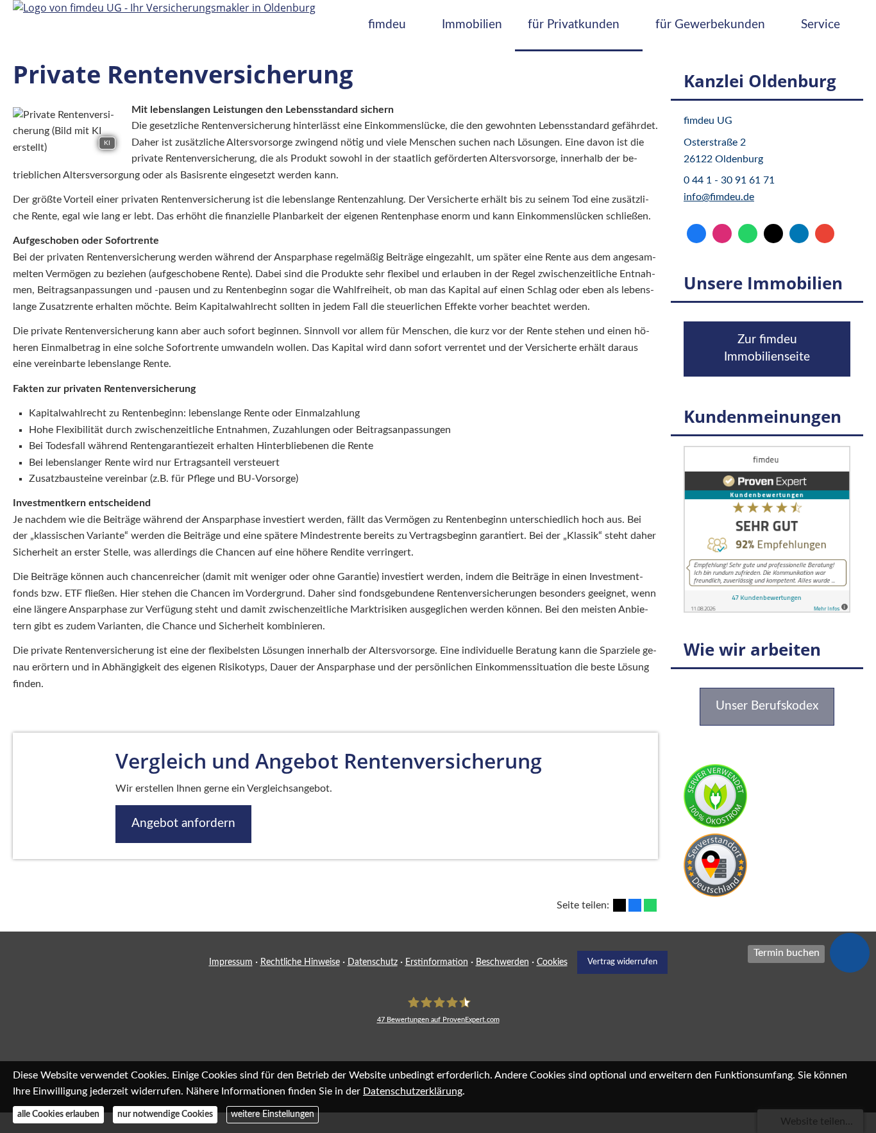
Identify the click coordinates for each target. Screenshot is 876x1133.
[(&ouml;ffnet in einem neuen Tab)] (767, 609)
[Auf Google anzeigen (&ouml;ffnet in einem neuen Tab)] (824, 233)
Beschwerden (502, 962)
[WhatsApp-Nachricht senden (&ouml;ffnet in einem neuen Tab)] (747, 233)
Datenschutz (373, 962)
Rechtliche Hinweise (300, 962)
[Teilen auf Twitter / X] (619, 905)
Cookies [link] (552, 962)
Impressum (231, 962)
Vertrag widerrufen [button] (622, 962)
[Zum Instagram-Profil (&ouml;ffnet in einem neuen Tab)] (722, 233)
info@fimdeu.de (719, 197)
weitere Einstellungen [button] (272, 1114)
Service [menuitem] (820, 25)
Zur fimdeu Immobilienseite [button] (767, 348)
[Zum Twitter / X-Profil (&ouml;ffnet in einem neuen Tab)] (773, 233)
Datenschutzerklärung (412, 1091)
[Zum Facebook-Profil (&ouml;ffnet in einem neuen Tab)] (696, 233)
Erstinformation (436, 962)
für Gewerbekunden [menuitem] (710, 25)
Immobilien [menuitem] (472, 25)
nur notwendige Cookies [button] (165, 1114)
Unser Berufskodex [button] (767, 706)
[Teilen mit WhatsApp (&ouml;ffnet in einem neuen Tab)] (650, 905)
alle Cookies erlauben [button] (58, 1114)
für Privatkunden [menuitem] (573, 25)
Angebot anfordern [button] (183, 823)
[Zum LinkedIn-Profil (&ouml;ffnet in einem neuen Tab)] (799, 233)
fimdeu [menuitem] (387, 25)
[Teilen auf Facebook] (634, 905)
